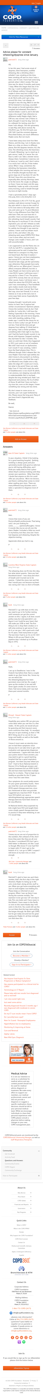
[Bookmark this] (34, 44)
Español (21, 1255)
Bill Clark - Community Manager (19, 861)
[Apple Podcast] (19, 1342)
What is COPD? (21, 1225)
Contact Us (21, 1242)
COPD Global (22, 1201)
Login (38, 3)
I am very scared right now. (14, 999)
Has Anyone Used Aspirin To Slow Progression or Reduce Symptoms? (17, 979)
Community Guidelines (21, 1383)
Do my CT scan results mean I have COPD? (20, 1013)
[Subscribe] (38, 44)
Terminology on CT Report (14, 990)
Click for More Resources (18, 37)
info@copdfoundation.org (21, 1331)
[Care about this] (31, 44)
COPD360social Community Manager (17, 1137)
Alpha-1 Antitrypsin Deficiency (21, 1252)
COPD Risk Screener (21, 1239)
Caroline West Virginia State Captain (22, 565)
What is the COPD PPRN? (21, 1228)
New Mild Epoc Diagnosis (14, 1037)
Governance (21, 1208)
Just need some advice (13, 1002)
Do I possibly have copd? (13, 1017)
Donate (36, 9)
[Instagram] (26, 1337)
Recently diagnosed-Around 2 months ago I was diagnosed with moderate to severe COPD (21, 1008)
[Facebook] (12, 1337)
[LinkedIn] (21, 1337)
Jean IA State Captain (16, 453)
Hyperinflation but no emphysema (17, 1024)
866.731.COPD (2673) (25, 1319)
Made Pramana (7, 927)
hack (10, 605)
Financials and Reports (21, 1204)
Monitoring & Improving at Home (17, 1027)
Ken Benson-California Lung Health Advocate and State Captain (20, 429)
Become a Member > (21, 955)
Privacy (34, 1381)
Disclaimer (26, 1381)
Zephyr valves (9, 1034)
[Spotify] (23, 1342)
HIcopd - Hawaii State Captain (20, 715)
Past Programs (21, 1212)
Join (33, 3)
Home (4, 28)
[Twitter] (17, 1337)
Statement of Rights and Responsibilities (21, 1386)
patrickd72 (12, 59)
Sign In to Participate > (21, 964)
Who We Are (21, 1193)
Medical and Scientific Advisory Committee (21, 1247)
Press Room (21, 1197)
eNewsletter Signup (21, 1368)
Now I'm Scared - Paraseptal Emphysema (19, 1020)
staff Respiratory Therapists (21, 1140)
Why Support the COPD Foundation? (21, 1235)
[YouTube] (30, 1337)
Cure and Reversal (11, 1030)
